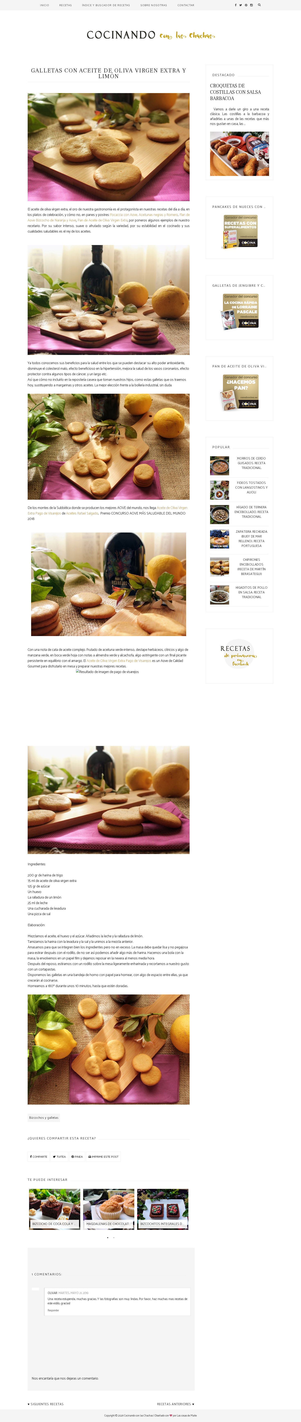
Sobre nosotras (153, 5)
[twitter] (240, 5)
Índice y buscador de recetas (106, 5)
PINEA (78, 1156)
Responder (53, 1310)
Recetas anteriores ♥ (175, 1404)
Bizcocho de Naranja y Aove (56, 220)
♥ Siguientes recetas (46, 1404)
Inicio (44, 5)
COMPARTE (39, 1156)
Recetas (65, 5)
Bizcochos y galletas (43, 1117)
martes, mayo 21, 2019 (73, 1293)
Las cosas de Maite (187, 1416)
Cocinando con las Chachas (138, 1416)
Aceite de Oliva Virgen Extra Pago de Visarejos (119, 661)
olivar (52, 1293)
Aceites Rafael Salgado (82, 513)
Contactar (186, 5)
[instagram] (251, 5)
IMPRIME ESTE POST (104, 1156)
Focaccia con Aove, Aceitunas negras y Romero (144, 215)
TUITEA (61, 1156)
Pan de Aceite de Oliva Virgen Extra (102, 220)
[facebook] (235, 5)
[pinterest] (246, 5)
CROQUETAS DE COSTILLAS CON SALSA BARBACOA (235, 92)
